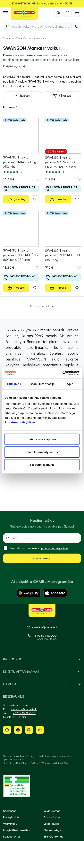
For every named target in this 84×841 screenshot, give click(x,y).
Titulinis (6, 38)
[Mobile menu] (5, 12)
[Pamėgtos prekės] (67, 13)
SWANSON (21, 38)
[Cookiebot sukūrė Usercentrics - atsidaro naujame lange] (62, 373)
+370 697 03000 (45, 635)
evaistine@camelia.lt (24, 709)
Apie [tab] (70, 383)
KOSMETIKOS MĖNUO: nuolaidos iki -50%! (42, 3)
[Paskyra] (58, 13)
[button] (37, 179)
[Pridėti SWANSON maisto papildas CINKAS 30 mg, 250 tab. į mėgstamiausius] (35, 199)
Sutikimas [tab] (14, 383)
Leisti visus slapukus (42, 439)
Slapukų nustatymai (39, 452)
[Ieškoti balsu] (76, 26)
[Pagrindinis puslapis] (24, 13)
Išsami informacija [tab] (42, 383)
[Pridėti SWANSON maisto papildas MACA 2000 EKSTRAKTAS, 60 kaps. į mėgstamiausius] (77, 199)
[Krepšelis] (77, 13)
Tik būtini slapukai (42, 464)
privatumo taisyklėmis (54, 548)
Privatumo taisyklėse (19, 422)
